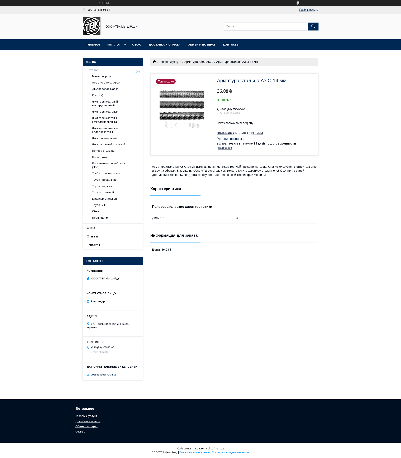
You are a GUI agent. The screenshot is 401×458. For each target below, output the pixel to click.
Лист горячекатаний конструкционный (105, 103)
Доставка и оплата (164, 44)
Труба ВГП (99, 205)
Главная (93, 44)
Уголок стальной (103, 192)
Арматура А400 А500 (198, 61)
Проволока (99, 157)
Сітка (95, 211)
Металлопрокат (102, 76)
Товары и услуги (170, 61)
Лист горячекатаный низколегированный (105, 119)
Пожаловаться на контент (194, 452)
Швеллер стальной (104, 198)
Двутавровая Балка (105, 88)
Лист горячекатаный (105, 111)
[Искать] (313, 26)
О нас (136, 44)
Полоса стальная (103, 150)
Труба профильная (104, 179)
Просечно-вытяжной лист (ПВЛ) (108, 165)
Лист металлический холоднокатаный (105, 130)
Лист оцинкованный (104, 138)
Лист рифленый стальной (108, 144)
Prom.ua (219, 448)
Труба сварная (102, 186)
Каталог (113, 44)
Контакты (231, 44)
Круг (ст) (97, 95)
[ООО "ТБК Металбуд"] (91, 34)
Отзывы (92, 236)
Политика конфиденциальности (231, 452)
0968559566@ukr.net (103, 374)
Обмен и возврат (202, 44)
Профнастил (100, 217)
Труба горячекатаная (106, 173)
